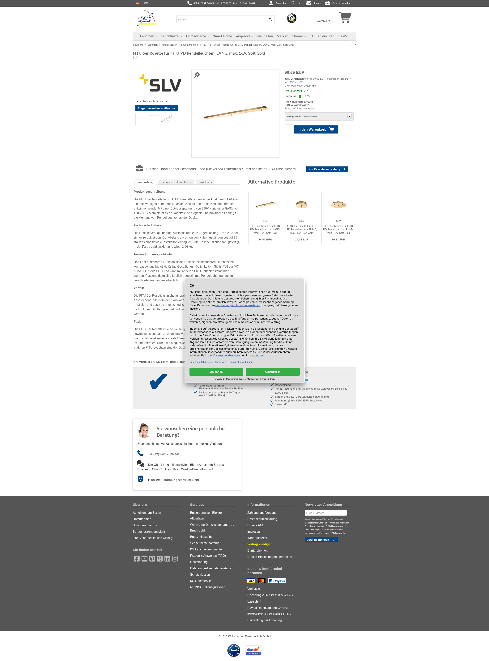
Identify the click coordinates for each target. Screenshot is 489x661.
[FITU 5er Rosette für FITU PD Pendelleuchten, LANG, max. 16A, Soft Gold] (141, 118)
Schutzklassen (200, 574)
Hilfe (300, 3)
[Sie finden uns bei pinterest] (151, 558)
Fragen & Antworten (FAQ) (208, 555)
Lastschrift (254, 601)
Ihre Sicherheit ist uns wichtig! (153, 538)
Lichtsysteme (196, 36)
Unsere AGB (255, 525)
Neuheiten (265, 36)
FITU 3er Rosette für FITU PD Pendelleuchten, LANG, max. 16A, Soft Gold (265, 229)
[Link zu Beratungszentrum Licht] (142, 479)
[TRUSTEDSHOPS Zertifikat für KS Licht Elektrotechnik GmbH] (291, 17)
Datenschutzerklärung (262, 519)
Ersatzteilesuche (201, 536)
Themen (299, 36)
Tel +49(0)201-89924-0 (163, 454)
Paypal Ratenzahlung (269, 610)
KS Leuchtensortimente (206, 549)
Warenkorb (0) (325, 20)
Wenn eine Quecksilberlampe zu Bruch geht (212, 527)
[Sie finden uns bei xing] (158, 558)
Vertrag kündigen (259, 544)
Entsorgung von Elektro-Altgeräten (206, 515)
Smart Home (222, 36)
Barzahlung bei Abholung (264, 620)
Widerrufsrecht (257, 538)
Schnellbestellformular (205, 543)
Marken (282, 36)
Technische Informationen (176, 182)
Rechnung (270, 595)
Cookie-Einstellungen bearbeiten (269, 556)
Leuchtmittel (170, 36)
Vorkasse (253, 588)
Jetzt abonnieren (318, 539)
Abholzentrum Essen (147, 512)
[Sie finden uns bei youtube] (143, 558)
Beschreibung (145, 182)
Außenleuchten (322, 36)
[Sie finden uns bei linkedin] (166, 558)
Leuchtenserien (189, 44)
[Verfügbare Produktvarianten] (349, 116)
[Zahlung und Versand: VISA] (251, 581)
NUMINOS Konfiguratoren (207, 587)
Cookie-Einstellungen (196, 469)
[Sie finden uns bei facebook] (135, 558)
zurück (353, 44)
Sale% (343, 36)
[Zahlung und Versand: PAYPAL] (277, 581)
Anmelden (281, 3)
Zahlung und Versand (262, 512)
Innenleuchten (169, 44)
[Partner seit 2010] (234, 650)
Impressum (254, 531)
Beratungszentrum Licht (181, 479)
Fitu (204, 44)
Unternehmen (142, 519)
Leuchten (147, 36)
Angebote (244, 36)
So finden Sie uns (145, 525)
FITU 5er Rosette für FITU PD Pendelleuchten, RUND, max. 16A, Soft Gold (338, 229)
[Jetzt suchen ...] (269, 19)
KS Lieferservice (201, 581)
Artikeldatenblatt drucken (154, 101)
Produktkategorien (313, 526)
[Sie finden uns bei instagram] (174, 558)
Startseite (138, 44)
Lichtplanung (199, 562)
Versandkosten (299, 78)
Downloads (205, 182)
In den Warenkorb (312, 129)
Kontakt (317, 3)
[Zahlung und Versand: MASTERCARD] (262, 581)
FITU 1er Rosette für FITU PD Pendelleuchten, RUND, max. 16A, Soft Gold (302, 229)
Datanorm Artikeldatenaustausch (212, 568)
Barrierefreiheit (257, 550)
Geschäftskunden (341, 3)
